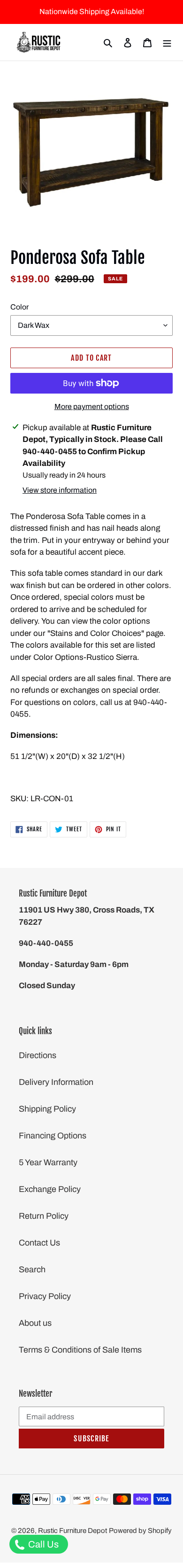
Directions (37, 1055)
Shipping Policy (47, 1109)
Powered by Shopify (140, 1530)
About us (35, 1323)
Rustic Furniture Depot (72, 1530)
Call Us (42, 1544)
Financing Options (52, 1135)
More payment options (91, 406)
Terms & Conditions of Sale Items (80, 1349)
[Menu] (167, 42)
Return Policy (44, 1216)
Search (32, 1269)
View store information (60, 490)
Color (19, 307)
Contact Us (39, 1242)
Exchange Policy (50, 1189)
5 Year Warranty (48, 1162)
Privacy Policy (45, 1296)
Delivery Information (56, 1082)
